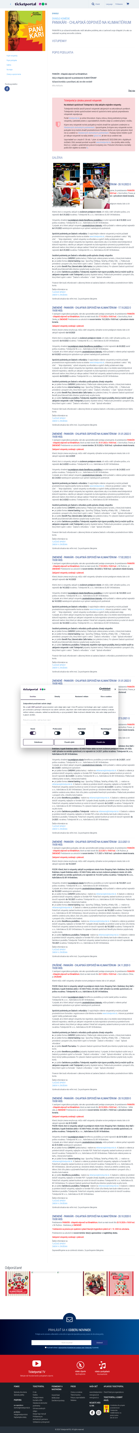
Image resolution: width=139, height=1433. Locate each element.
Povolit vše (101, 742)
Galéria (9, 65)
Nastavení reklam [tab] (81, 696)
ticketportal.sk (74, 118)
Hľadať (97, 4)
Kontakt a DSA (37, 1400)
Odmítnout (38, 742)
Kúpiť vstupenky (12, 55)
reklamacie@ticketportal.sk (106, 770)
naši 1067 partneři (34, 707)
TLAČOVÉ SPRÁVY (59, 292)
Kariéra (35, 1395)
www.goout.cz (94, 1397)
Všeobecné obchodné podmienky (40, 1404)
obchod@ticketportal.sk (22, 1408)
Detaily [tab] (57, 696)
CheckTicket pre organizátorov (114, 1392)
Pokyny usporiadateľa (78, 1397)
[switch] (57, 733)
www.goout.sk (94, 1395)
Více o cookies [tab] (106, 696)
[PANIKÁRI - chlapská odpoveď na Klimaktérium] (96, 189)
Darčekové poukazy (58, 1400)
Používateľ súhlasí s (72, 1348)
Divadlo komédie (61, 18)
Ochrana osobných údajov (39, 1409)
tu (87, 147)
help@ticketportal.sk (21, 1414)
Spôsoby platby (19, 1395)
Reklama (73, 1400)
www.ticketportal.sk (103, 142)
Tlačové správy (75, 1395)
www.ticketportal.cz (95, 1392)
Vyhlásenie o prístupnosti (41, 1422)
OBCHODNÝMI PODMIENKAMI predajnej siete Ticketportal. (75, 1348)
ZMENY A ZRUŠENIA (59, 295)
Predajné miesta (38, 1397)
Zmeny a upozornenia (14, 74)
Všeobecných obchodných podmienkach (79, 127)
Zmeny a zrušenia (76, 1392)
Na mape (9, 69)
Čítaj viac (131, 90)
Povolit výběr (69, 742)
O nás (34, 1392)
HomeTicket (56, 1395)
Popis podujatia (12, 60)
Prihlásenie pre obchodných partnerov (40, 1417)
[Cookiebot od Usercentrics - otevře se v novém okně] (100, 689)
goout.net (97, 135)
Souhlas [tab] (33, 696)
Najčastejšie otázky (20, 1417)
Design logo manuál (39, 1414)
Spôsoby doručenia (20, 1392)
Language (109, 4)
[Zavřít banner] (115, 689)
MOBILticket (56, 1398)
